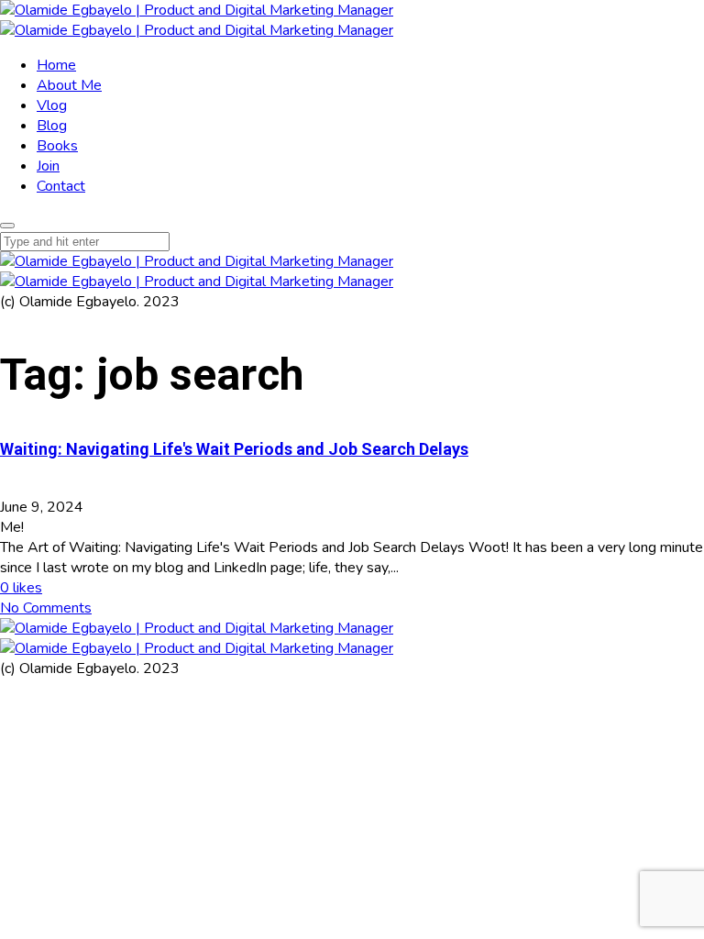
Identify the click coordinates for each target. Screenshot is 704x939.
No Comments (46, 608)
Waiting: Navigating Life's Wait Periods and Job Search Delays (234, 448)
